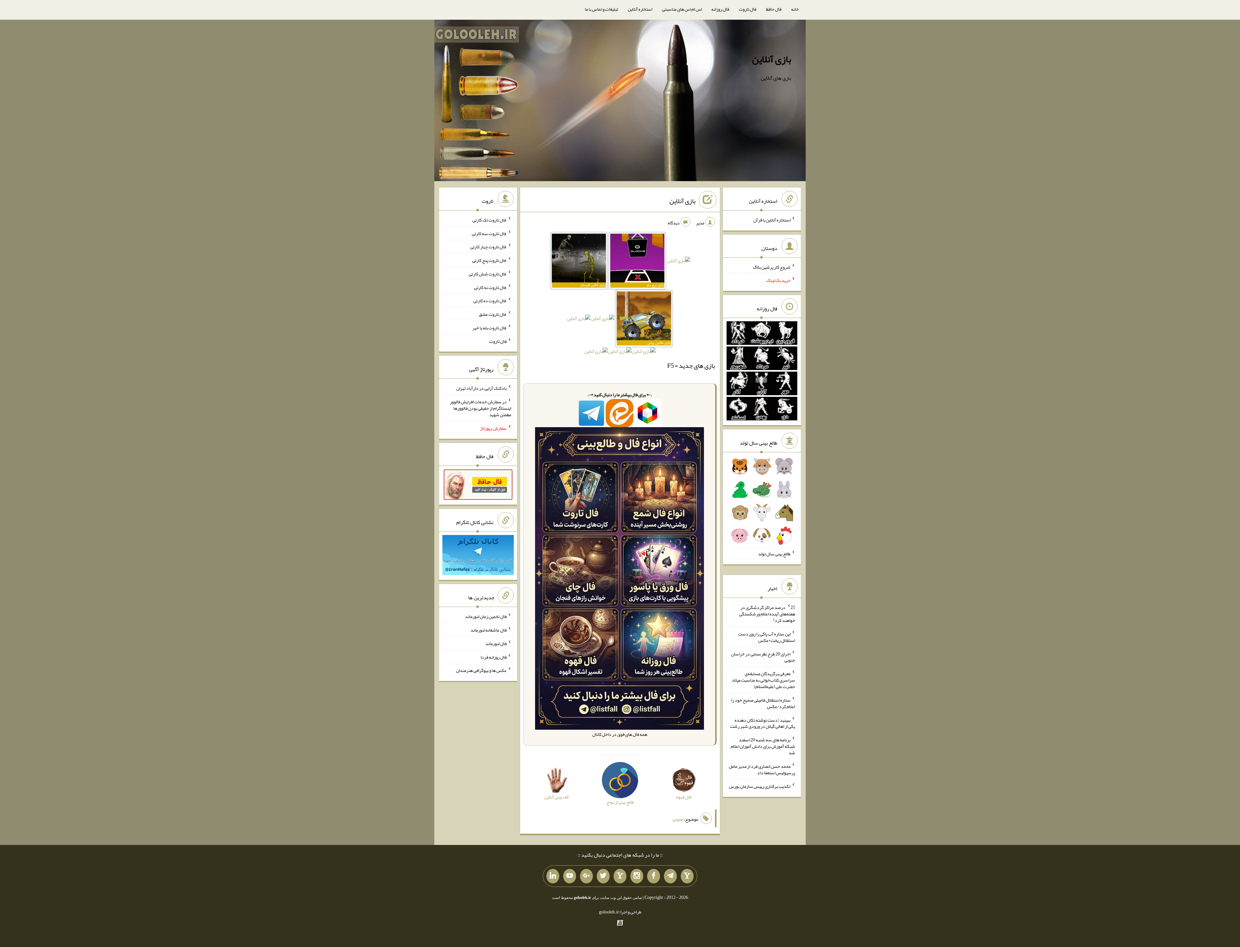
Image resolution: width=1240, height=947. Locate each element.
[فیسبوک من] (653, 876)
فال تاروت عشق (493, 314)
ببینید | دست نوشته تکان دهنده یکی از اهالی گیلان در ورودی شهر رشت (762, 723)
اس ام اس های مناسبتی (682, 9)
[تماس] (620, 876)
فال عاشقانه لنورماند (488, 629)
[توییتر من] (603, 876)
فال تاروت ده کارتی (490, 300)
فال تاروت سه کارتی (489, 233)
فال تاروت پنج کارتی (489, 260)
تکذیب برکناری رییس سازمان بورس (759, 786)
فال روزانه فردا (493, 656)
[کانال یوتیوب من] (569, 876)
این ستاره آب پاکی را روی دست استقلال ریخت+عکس (766, 637)
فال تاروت (747, 9)
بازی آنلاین (771, 59)
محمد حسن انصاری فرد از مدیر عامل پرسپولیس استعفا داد (762, 769)
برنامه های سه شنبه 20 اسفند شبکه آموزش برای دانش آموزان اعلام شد (763, 746)
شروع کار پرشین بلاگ (771, 266)
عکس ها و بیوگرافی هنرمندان (481, 670)
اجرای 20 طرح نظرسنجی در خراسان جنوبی (763, 656)
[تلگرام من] (670, 876)
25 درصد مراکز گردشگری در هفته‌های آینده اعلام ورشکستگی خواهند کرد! (767, 614)
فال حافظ (773, 9)
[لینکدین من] (552, 876)
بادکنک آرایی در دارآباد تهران (481, 388)
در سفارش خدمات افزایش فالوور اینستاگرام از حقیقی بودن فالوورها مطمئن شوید (480, 408)
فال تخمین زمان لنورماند (486, 616)
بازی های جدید (697, 365)
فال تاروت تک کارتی (489, 219)
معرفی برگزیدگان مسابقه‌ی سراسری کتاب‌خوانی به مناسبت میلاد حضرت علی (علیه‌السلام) (763, 680)
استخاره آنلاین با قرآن (771, 219)
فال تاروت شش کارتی (488, 273)
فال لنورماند (496, 643)
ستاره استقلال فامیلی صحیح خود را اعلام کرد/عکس (763, 703)
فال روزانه (720, 9)
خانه (795, 9)
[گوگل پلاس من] (586, 876)
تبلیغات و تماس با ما (601, 9)
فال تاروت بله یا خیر (489, 327)
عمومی (678, 819)
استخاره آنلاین (640, 9)
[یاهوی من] (687, 876)
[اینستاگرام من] (636, 876)
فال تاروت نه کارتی (490, 287)
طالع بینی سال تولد (774, 553)
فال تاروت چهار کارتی (488, 246)
